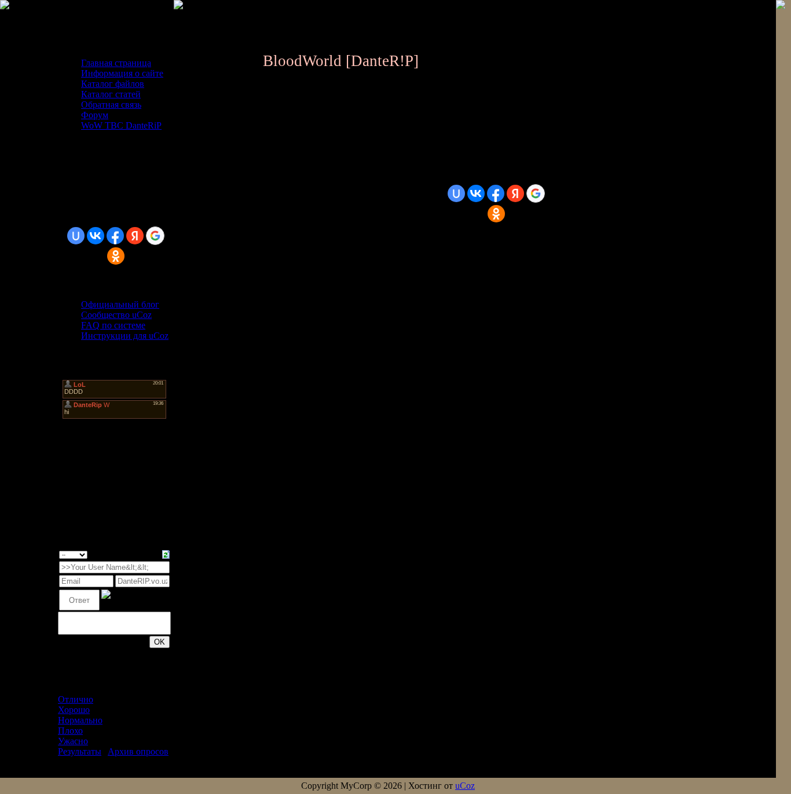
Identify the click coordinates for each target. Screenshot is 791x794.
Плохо (70, 731)
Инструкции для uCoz (125, 336)
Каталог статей (111, 94)
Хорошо (74, 710)
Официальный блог (120, 304)
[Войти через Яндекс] (135, 235)
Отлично (75, 699)
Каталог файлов (112, 84)
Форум (94, 115)
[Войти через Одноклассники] (115, 256)
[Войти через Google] (155, 235)
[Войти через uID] (76, 235)
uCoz (465, 786)
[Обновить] (166, 553)
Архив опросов (138, 751)
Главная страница (116, 63)
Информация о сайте (122, 73)
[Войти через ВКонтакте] (95, 235)
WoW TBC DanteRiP (121, 125)
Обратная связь (111, 104)
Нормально (80, 720)
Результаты (79, 751)
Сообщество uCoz (116, 315)
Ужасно (73, 741)
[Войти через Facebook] (115, 235)
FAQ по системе (113, 325)
